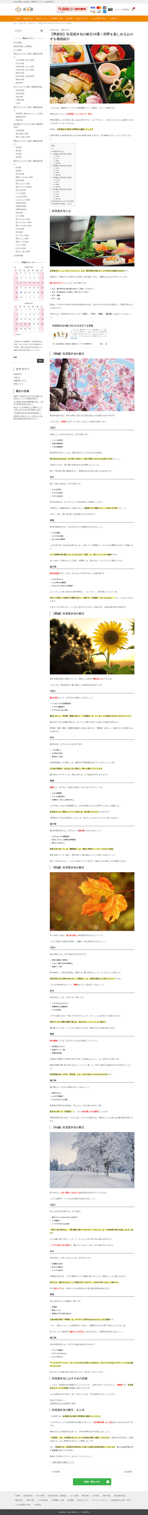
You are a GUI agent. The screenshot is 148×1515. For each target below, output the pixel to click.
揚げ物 (58, 163)
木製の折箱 (19, 120)
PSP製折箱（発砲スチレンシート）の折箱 (29, 113)
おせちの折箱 (20, 63)
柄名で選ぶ (31, 1500)
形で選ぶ (96, 1496)
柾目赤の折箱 (20, 180)
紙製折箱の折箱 (21, 116)
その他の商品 (18, 255)
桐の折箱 (18, 170)
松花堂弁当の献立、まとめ (62, 204)
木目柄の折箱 (20, 130)
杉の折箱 (18, 167)
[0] (132, 9)
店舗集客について (20, 380)
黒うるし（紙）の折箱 (23, 251)
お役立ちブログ (81, 18)
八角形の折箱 (20, 100)
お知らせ (17, 377)
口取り (58, 156)
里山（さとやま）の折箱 (23, 222)
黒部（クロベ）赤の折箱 (23, 186)
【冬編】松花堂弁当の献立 (62, 189)
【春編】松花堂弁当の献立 (62, 154)
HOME (17, 18)
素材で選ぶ (107, 1496)
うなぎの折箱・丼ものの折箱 (25, 60)
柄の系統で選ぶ (120, 1496)
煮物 (57, 161)
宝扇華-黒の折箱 (21, 206)
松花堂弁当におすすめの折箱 (63, 201)
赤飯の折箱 (19, 82)
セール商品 (18, 50)
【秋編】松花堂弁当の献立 (62, 177)
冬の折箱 (18, 157)
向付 (57, 158)
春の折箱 (18, 147)
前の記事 (56, 1471)
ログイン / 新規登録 (122, 9)
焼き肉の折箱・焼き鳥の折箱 (25, 76)
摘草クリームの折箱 (22, 241)
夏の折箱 (18, 150)
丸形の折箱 (19, 96)
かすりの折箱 (20, 216)
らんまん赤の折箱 (21, 196)
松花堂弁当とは (58, 151)
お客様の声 (18, 374)
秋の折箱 (18, 153)
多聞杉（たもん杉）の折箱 (24, 177)
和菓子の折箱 (20, 73)
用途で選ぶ (86, 1496)
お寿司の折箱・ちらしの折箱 (25, 66)
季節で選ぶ (19, 1500)
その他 (18, 103)
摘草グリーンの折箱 (22, 238)
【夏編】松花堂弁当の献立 (62, 166)
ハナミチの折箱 (21, 193)
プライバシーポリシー (100, 1500)
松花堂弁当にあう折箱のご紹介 (63, 1403)
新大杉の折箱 (20, 174)
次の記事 (128, 1471)
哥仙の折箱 (19, 212)
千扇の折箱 (19, 232)
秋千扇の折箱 (20, 229)
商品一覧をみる (92, 1481)
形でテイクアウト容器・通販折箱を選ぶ (28, 87)
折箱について (32, 23)
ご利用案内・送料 (56, 18)
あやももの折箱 (21, 190)
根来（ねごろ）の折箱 (23, 219)
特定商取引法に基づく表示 (120, 1500)
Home (15, 23)
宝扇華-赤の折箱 (21, 203)
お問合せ (113, 18)
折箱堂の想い (28, 18)
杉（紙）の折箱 (21, 248)
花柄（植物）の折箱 (22, 133)
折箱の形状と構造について (63, 1462)
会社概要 (69, 18)
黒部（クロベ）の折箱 (23, 183)
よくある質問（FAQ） (99, 18)
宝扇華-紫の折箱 (21, 209)
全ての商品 (18, 42)
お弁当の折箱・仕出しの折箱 (25, 69)
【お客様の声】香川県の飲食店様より (27, 413)
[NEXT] (42, 267)
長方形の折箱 (20, 90)
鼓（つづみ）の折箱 (22, 235)
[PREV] (15, 267)
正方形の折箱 (20, 93)
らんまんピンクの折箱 (23, 199)
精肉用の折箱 (20, 79)
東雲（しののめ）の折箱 (23, 225)
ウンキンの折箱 (21, 245)
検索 (42, 31)
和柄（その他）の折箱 (23, 137)
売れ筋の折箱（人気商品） (23, 46)
